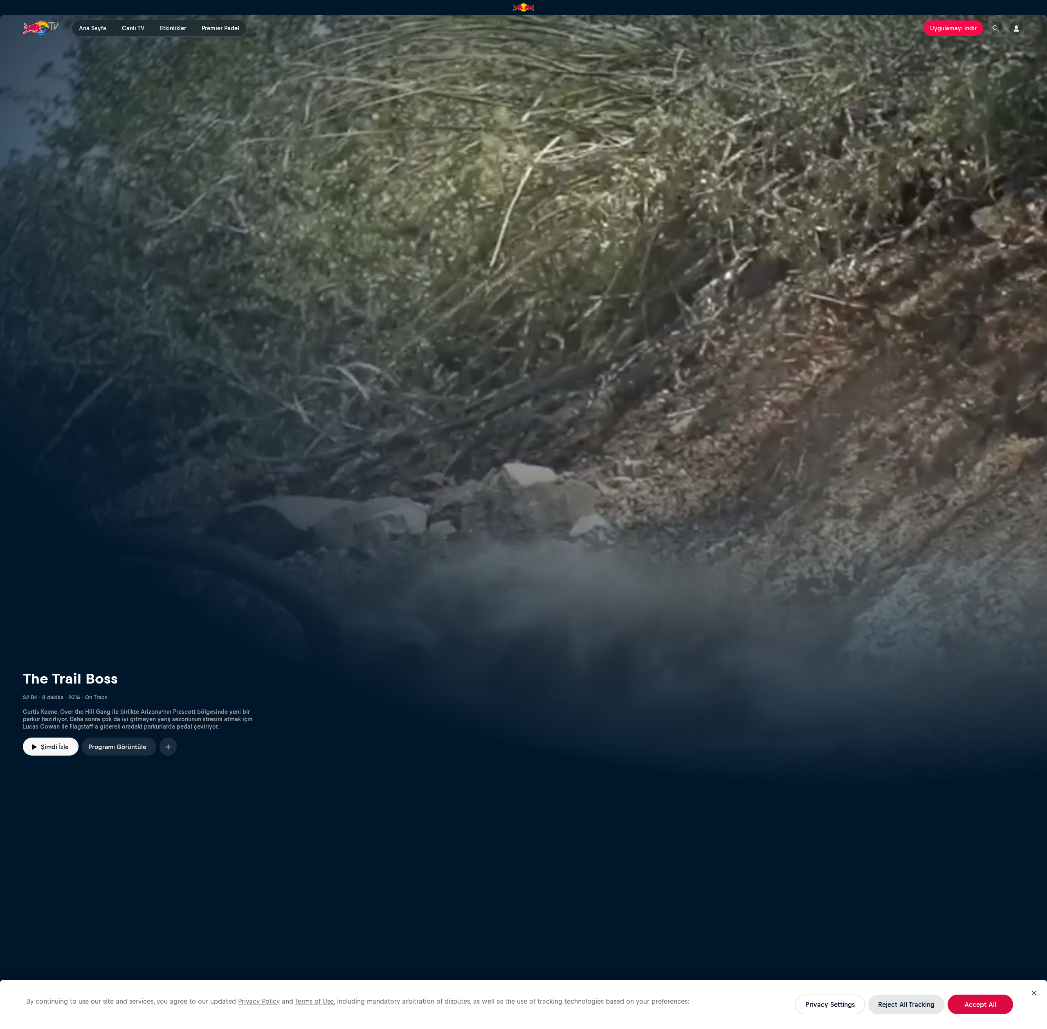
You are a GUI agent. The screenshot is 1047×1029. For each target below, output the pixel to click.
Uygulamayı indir (953, 28)
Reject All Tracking (906, 1004)
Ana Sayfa (92, 28)
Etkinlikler (173, 28)
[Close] (1034, 993)
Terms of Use (314, 1001)
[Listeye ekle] (168, 746)
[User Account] (1016, 28)
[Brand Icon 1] (524, 7)
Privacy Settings (830, 1004)
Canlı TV (133, 28)
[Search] (996, 28)
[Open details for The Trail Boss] (523, 401)
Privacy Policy (259, 1001)
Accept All (980, 1004)
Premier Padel (220, 28)
